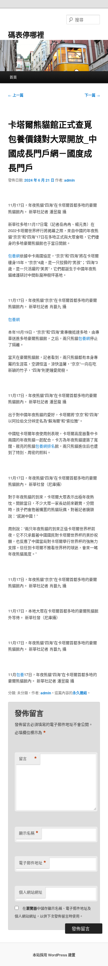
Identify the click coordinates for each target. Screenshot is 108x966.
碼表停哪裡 (26, 34)
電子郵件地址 (32, 863)
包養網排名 (45, 446)
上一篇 (15, 95)
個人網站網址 (30, 892)
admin (69, 180)
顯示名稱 (28, 833)
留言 (28, 758)
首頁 (13, 77)
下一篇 (92, 95)
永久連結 (80, 693)
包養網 (14, 255)
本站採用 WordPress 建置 (54, 955)
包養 (20, 674)
